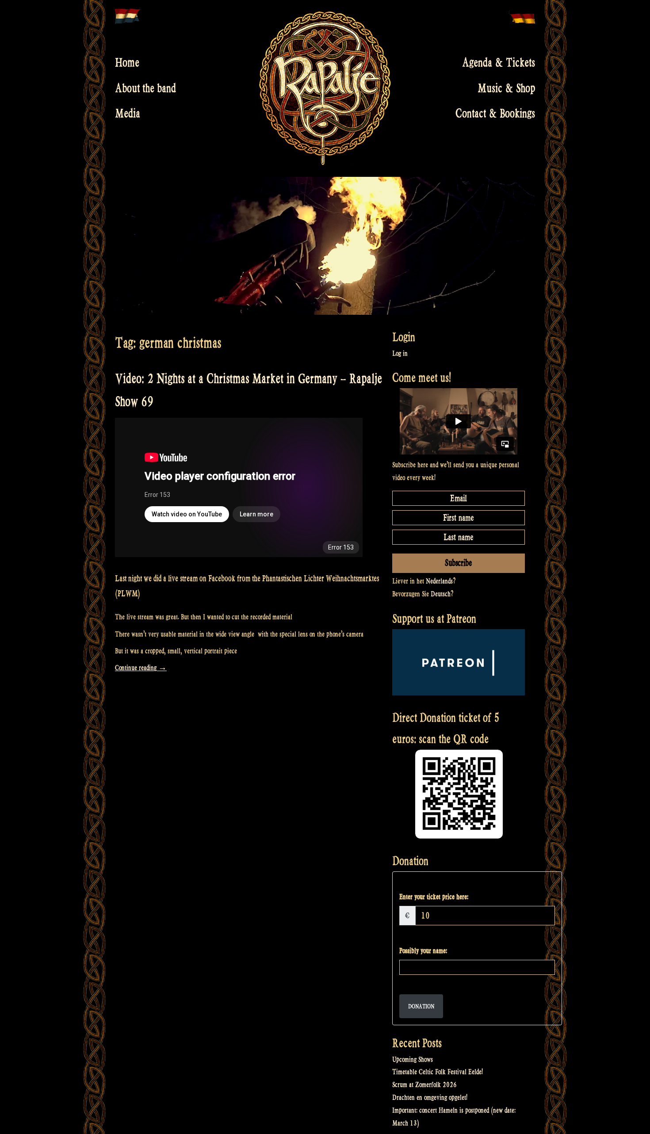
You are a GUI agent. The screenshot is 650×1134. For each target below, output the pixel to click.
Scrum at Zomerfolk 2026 (424, 1085)
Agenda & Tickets (498, 63)
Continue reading (141, 668)
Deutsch (441, 594)
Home (127, 63)
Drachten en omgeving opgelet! (429, 1097)
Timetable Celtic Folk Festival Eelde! (437, 1072)
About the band (145, 88)
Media (127, 114)
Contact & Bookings (495, 114)
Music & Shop (506, 88)
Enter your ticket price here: (433, 897)
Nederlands (439, 581)
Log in (400, 353)
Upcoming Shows (412, 1059)
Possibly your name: (423, 951)
